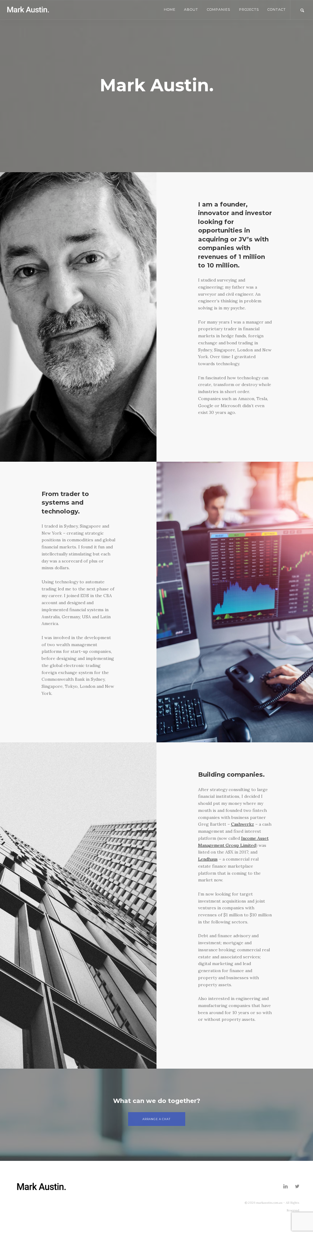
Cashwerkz (242, 824)
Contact (276, 9)
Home (169, 9)
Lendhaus (208, 859)
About (191, 9)
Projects (249, 9)
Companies (218, 9)
